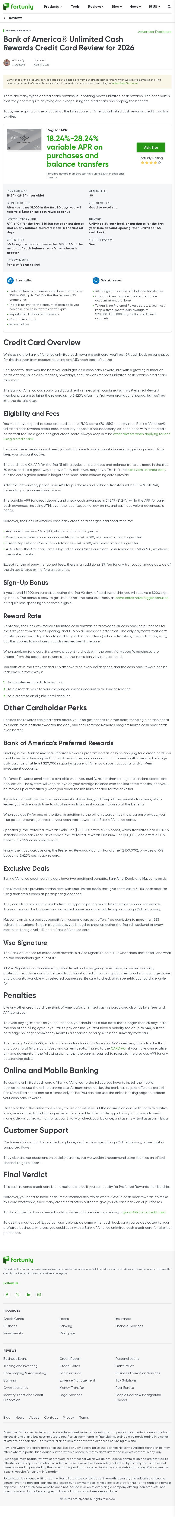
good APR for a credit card (144, 1212)
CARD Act (119, 1048)
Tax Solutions (126, 1380)
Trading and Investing (20, 1366)
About (34, 1417)
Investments (13, 1333)
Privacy (68, 1417)
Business (10, 1326)
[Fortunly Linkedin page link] (28, 1294)
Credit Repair (70, 1359)
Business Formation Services (137, 1373)
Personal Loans (127, 1359)
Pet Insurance (70, 1373)
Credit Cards (13, 1319)
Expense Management (77, 1380)
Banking (66, 1326)
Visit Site (151, 148)
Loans (64, 1319)
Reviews (15, 18)
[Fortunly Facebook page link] (7, 1294)
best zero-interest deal (146, 470)
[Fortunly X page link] (17, 1294)
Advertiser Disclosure (125, 83)
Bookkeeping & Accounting (24, 1373)
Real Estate (124, 1388)
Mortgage (67, 1333)
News (20, 1417)
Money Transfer (72, 1388)
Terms (84, 1417)
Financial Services (129, 1326)
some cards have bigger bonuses (141, 598)
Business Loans (15, 1359)
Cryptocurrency (15, 1388)
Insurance (123, 1319)
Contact (51, 1417)
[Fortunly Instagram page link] (39, 1294)
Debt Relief (124, 1366)
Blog (6, 1417)
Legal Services (71, 1395)
